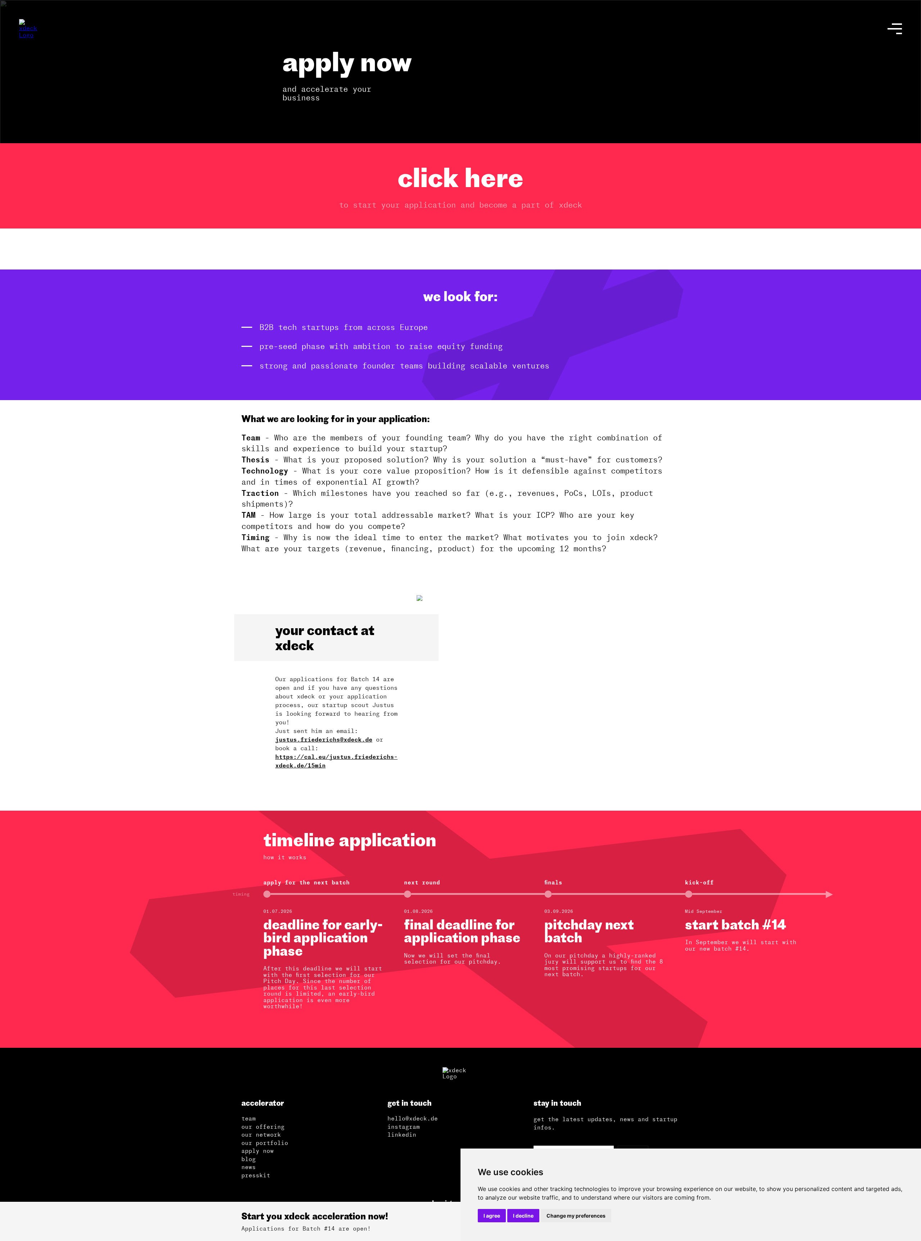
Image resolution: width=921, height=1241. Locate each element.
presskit (255, 1175)
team (248, 1118)
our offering (263, 1126)
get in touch (409, 1103)
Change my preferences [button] (575, 1216)
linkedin (401, 1134)
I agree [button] (492, 1216)
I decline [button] (523, 1216)
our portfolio (264, 1143)
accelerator (262, 1103)
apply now (257, 1150)
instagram (403, 1126)
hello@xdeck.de (412, 1118)
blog (248, 1159)
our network (261, 1134)
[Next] (906, 929)
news (248, 1167)
